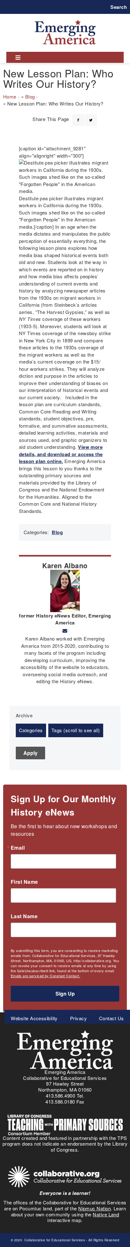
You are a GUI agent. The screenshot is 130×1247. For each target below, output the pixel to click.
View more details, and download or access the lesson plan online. (61, 454)
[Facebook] (78, 116)
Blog (30, 96)
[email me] (64, 630)
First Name (24, 881)
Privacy (78, 1018)
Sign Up (65, 993)
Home (9, 96)
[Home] (65, 19)
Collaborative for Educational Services (54, 1240)
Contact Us (111, 1018)
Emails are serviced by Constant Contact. (45, 975)
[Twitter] (91, 116)
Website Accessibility (34, 1018)
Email (18, 847)
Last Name (24, 916)
